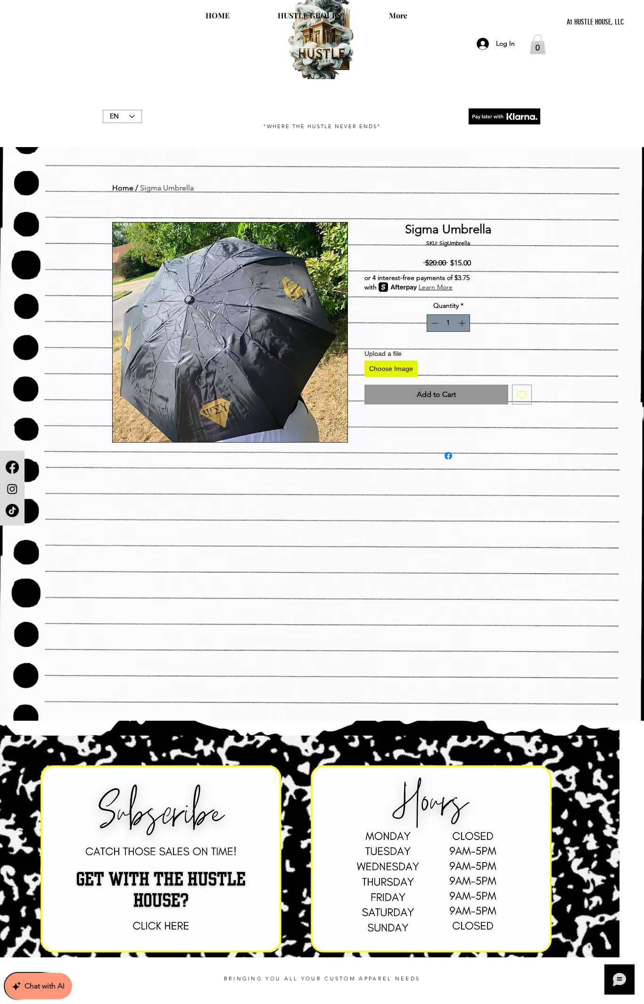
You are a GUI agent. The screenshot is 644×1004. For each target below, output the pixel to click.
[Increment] (463, 323)
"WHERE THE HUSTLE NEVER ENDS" (321, 126)
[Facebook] (12, 467)
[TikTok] (12, 510)
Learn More (436, 287)
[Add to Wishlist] (522, 394)
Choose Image (391, 368)
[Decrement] (434, 323)
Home (122, 187)
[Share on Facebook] (448, 455)
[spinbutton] (448, 323)
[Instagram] (12, 488)
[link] (537, 44)
